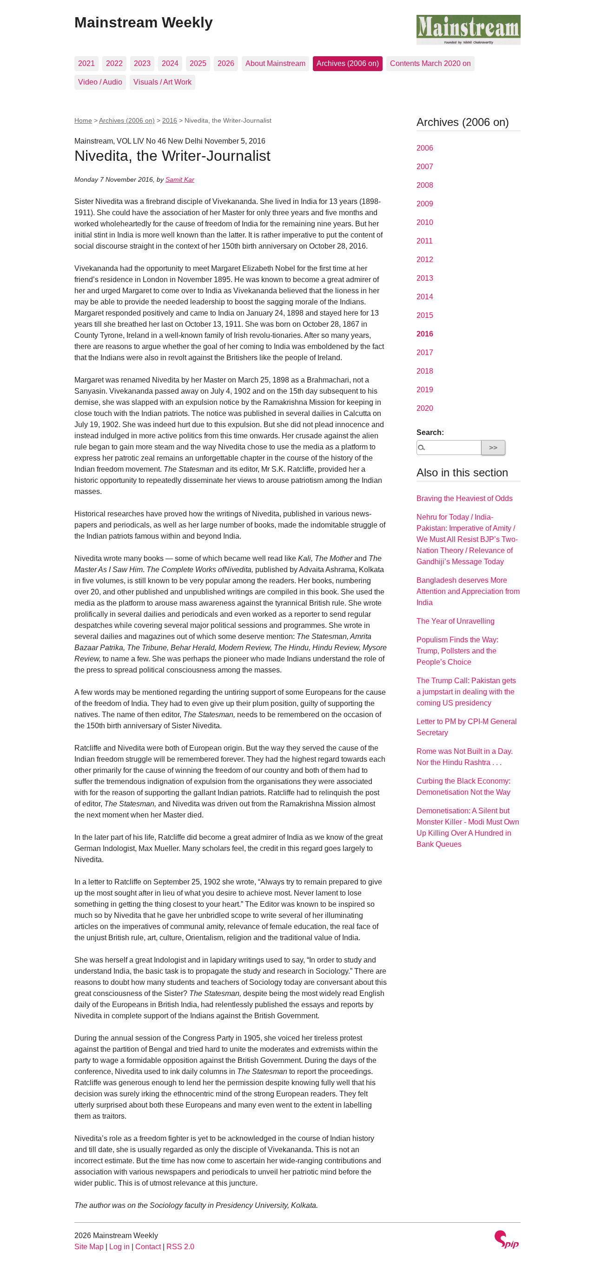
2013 (424, 278)
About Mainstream (275, 63)
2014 (424, 297)
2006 (424, 148)
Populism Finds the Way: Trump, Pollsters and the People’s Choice (457, 651)
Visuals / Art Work (162, 82)
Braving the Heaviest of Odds (464, 498)
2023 (142, 63)
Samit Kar (179, 179)
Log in (119, 1247)
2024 (170, 63)
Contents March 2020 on (430, 63)
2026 (226, 63)
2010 (424, 222)
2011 (424, 241)
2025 (198, 63)
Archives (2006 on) (348, 63)
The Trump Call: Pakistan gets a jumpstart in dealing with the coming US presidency (466, 692)
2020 (424, 408)
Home (83, 120)
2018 (424, 371)
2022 (114, 63)
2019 (424, 390)
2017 (424, 352)
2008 (424, 185)
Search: (430, 432)
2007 (424, 167)
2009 (424, 204)
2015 (424, 315)
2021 (86, 63)
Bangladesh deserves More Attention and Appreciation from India (468, 591)
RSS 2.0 (180, 1247)
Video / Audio (100, 82)
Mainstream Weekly (143, 22)
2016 (169, 120)
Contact (148, 1247)
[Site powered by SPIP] (507, 1240)
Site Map (89, 1247)
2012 (424, 260)
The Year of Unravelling (455, 621)
